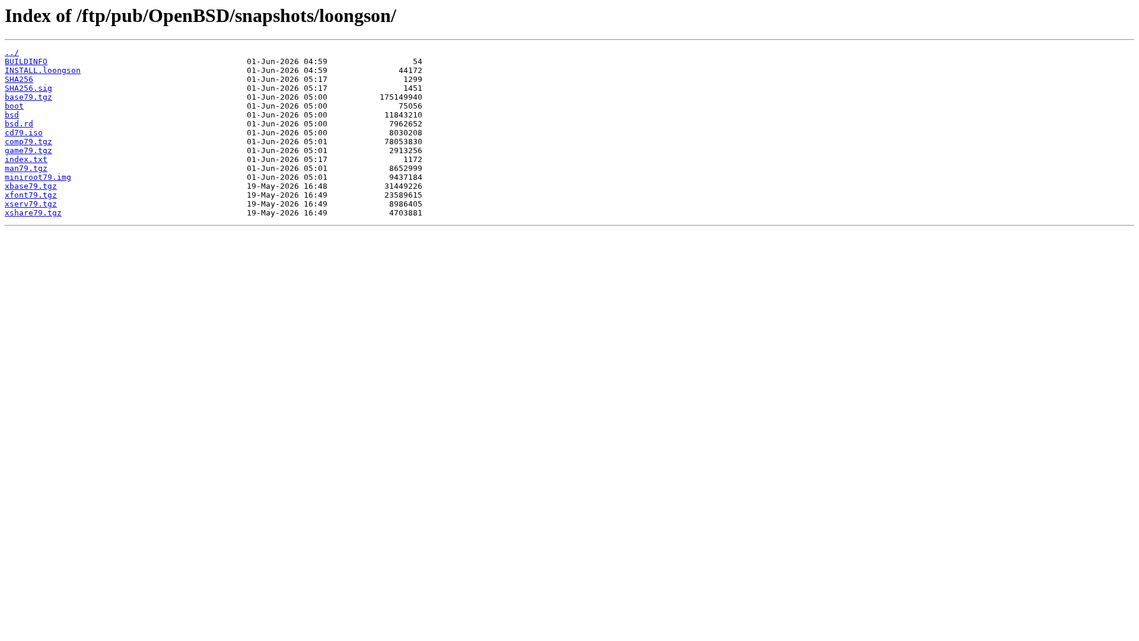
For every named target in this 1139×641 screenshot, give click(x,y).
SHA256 (19, 79)
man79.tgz (26, 168)
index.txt (26, 159)
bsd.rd (19, 123)
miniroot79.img (38, 177)
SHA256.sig (28, 88)
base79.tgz (28, 97)
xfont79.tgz (31, 195)
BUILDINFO (26, 61)
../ (12, 52)
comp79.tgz (28, 141)
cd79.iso (24, 132)
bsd (12, 114)
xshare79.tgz (33, 212)
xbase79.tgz (31, 186)
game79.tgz (28, 150)
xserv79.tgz (31, 203)
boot (14, 105)
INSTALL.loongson (43, 70)
